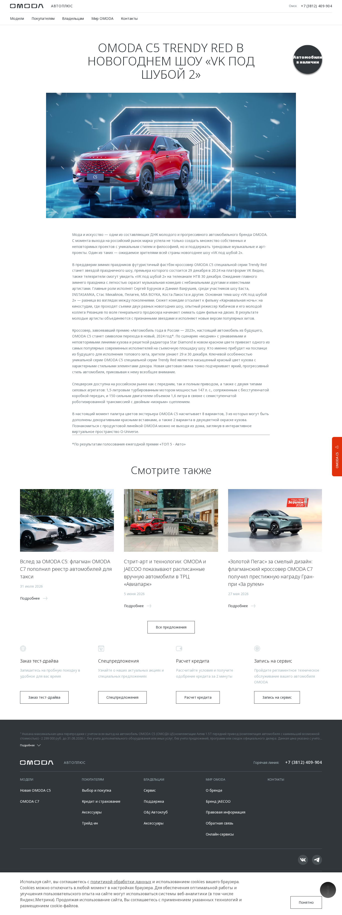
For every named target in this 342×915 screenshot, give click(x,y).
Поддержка (154, 801)
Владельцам (73, 18)
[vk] (303, 860)
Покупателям (43, 18)
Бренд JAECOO (218, 801)
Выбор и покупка (96, 790)
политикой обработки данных (120, 881)
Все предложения (171, 627)
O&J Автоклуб (156, 812)
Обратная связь (219, 823)
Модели (17, 18)
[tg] (317, 860)
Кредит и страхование (101, 801)
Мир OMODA (102, 18)
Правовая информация (225, 812)
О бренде (214, 790)
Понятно (306, 902)
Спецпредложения (122, 697)
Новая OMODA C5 (35, 790)
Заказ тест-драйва (44, 697)
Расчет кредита (198, 697)
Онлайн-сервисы (220, 834)
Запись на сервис (277, 697)
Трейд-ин (90, 823)
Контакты (129, 18)
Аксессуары (92, 812)
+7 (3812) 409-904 (316, 6)
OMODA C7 (29, 801)
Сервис (150, 790)
